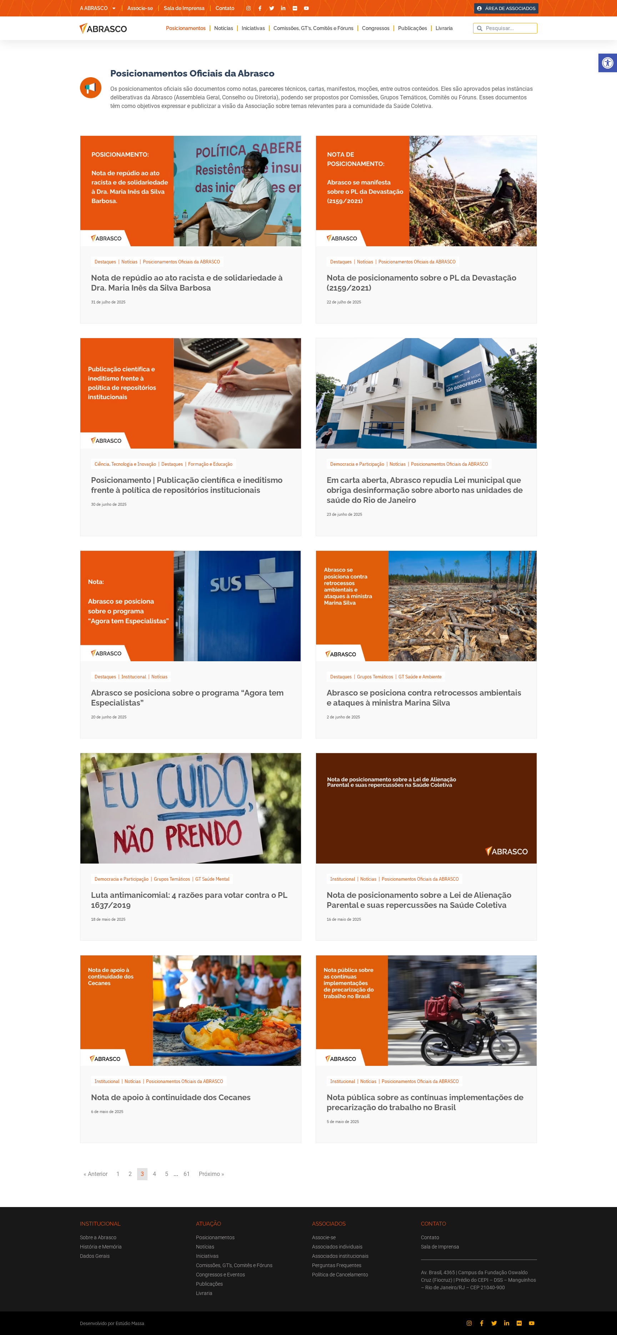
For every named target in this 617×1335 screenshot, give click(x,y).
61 (187, 1174)
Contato (225, 8)
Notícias (223, 28)
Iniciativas (253, 28)
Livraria (444, 28)
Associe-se (140, 8)
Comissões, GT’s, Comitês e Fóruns (313, 28)
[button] (607, 63)
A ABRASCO (94, 8)
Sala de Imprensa (184, 8)
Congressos (376, 28)
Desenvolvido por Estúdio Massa (112, 1323)
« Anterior (95, 1174)
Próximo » (211, 1174)
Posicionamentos (186, 28)
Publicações (412, 28)
